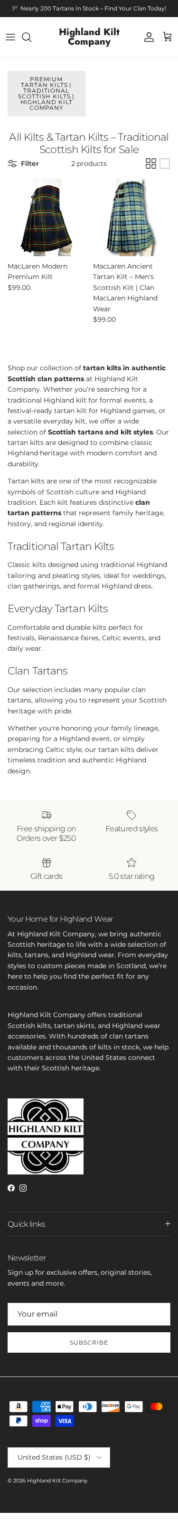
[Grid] (151, 163)
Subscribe (89, 1342)
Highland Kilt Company (57, 1480)
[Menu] (10, 37)
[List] (164, 163)
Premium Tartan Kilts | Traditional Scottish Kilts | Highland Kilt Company (46, 93)
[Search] (31, 37)
